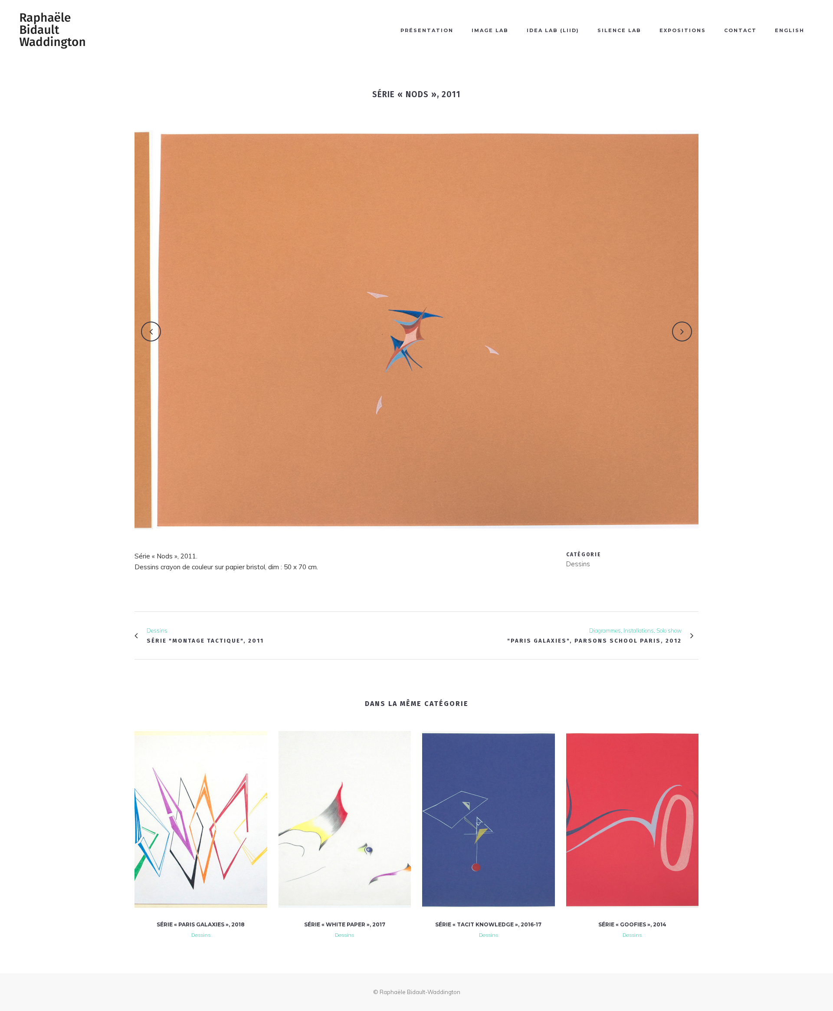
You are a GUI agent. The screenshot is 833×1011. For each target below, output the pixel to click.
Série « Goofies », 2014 (632, 924)
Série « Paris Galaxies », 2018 (201, 924)
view (200, 818)
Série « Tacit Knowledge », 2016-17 (488, 924)
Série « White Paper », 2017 (344, 924)
